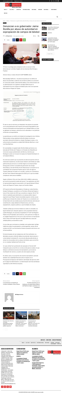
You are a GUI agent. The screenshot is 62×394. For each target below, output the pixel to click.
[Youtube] (58, 1)
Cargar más (49, 53)
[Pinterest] (20, 39)
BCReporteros (9, 36)
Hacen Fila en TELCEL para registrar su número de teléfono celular (53, 28)
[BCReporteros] (4, 36)
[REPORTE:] (44, 34)
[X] (54, 1)
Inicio (4, 20)
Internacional (31, 318)
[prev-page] (4, 330)
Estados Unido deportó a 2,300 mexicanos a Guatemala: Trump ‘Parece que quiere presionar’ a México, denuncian (21, 323)
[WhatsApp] (24, 39)
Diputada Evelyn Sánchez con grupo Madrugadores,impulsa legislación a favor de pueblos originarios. (8, 323)
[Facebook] (50, 1)
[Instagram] (52, 1)
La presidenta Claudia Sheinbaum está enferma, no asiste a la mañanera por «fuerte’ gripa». (23, 361)
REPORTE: (50, 32)
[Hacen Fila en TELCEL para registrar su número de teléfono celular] (44, 28)
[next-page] (6, 330)
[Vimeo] (56, 1)
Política (7, 20)
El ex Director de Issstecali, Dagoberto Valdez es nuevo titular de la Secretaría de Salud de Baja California (53, 47)
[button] (57, 17)
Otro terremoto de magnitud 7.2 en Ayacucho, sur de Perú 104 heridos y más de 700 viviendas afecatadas (33, 323)
